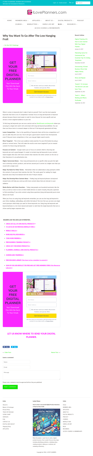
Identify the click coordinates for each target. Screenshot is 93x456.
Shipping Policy (7, 426)
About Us (5, 405)
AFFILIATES (36, 20)
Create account (63, 3)
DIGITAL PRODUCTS (65, 20)
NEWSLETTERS (32, 24)
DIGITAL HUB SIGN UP (9, 424)
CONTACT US (6, 421)
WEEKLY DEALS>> (11, 230)
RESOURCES (71, 24)
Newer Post (54, 352)
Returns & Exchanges (8, 407)
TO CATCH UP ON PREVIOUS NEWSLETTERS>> (20, 227)
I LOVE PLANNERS (51, 452)
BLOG (60, 24)
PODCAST (80, 20)
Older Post (8, 352)
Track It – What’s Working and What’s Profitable (81, 97)
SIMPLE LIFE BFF (48, 24)
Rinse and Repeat (80, 78)
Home (9, 20)
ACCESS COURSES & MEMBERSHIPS (47, 28)
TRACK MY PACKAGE (8, 412)
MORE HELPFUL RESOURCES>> (15, 234)
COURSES (18, 24)
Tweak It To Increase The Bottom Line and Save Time (81, 86)
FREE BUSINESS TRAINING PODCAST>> (18, 242)
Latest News (36, 401)
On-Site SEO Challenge (11, 45)
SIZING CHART (7, 414)
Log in (54, 3)
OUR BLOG (5, 417)
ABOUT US (49, 20)
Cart (72, 3)
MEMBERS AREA (21, 20)
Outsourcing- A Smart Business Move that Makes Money (81, 69)
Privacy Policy (49, 97)
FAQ (4, 419)
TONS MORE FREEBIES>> (13, 238)
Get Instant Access (41, 92)
